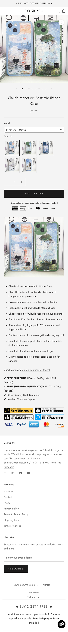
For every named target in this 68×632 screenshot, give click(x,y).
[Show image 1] (22, 88)
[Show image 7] (42, 88)
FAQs (7, 503)
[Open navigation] (4, 11)
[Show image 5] (35, 88)
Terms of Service (12, 526)
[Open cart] (63, 11)
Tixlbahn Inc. (34, 597)
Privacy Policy (11, 508)
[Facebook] (5, 473)
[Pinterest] (20, 473)
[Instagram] (13, 473)
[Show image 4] (32, 88)
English (47, 585)
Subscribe (15, 568)
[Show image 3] (29, 88)
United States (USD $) (24, 585)
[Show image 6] (39, 88)
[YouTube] (28, 473)
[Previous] (16, 88)
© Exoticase (34, 592)
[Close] (62, 603)
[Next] (51, 88)
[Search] (58, 11)
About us (8, 491)
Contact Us (9, 497)
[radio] (12, 148)
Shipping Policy (12, 520)
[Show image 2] (25, 88)
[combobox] (34, 130)
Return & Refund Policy (16, 514)
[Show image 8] (45, 88)
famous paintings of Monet (36, 370)
